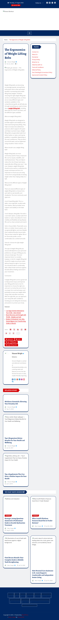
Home (6, 39)
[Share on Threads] (13, 333)
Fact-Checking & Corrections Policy (42, 72)
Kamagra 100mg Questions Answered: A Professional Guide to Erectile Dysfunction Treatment (15, 521)
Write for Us (35, 62)
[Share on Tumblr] (9, 333)
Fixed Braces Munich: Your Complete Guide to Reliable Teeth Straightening (14, 559)
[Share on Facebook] (10, 329)
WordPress (25, 615)
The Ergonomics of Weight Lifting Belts (19, 39)
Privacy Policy (36, 59)
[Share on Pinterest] (25, 329)
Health (19, 339)
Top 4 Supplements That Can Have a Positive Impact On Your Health (16, 476)
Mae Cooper (10, 528)
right (8, 342)
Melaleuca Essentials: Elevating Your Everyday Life (16, 402)
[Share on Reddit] (6, 333)
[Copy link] (18, 333)
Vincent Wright (11, 62)
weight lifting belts (12, 345)
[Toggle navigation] (29, 33)
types (15, 342)
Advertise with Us (37, 65)
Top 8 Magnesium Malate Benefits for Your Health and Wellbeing (15, 440)
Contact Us (35, 52)
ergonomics (10, 339)
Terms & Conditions (38, 67)
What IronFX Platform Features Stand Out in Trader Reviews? (42, 520)
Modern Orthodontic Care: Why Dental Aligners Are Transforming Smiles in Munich (16, 321)
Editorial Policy (36, 70)
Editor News (12, 617)
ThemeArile (21, 617)
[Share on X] (14, 329)
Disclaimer (35, 57)
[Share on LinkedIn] (17, 329)
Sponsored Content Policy (39, 75)
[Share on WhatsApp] (21, 329)
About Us (34, 54)
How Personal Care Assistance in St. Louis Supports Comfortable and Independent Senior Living (42, 574)
